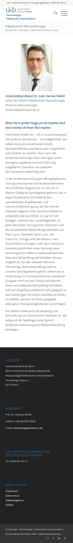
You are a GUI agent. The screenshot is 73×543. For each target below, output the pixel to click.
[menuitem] (53, 13)
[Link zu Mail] (65, 538)
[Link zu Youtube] (59, 538)
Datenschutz (12, 495)
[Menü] (62, 13)
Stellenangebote (14, 500)
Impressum (11, 491)
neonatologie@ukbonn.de (27, 428)
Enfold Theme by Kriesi (49, 534)
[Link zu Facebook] (48, 538)
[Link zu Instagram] (53, 538)
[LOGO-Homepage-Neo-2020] (30, 13)
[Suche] (53, 13)
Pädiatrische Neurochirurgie (25, 26)
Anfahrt (9, 504)
